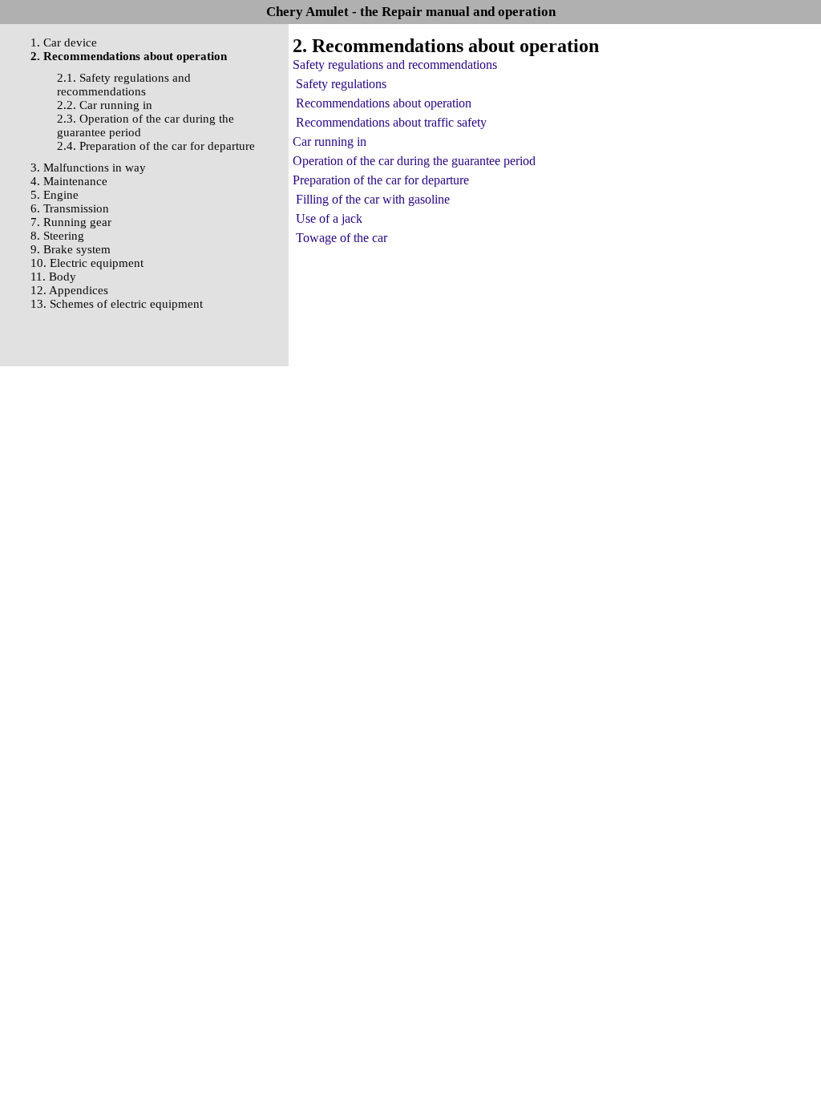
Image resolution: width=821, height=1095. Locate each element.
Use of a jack (329, 218)
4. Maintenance (68, 181)
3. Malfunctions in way (88, 167)
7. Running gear (70, 222)
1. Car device (63, 42)
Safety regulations (341, 84)
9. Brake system (70, 249)
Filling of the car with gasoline (373, 199)
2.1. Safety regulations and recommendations (124, 84)
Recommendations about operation (383, 103)
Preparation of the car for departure (381, 180)
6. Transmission (69, 208)
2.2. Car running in (104, 105)
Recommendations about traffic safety (391, 122)
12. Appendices (69, 290)
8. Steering (57, 235)
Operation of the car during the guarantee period (414, 161)
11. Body (53, 276)
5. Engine (54, 194)
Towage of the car (341, 237)
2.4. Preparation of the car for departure (156, 145)
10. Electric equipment (87, 263)
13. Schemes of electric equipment (116, 303)
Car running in (329, 141)
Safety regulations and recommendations (395, 64)
